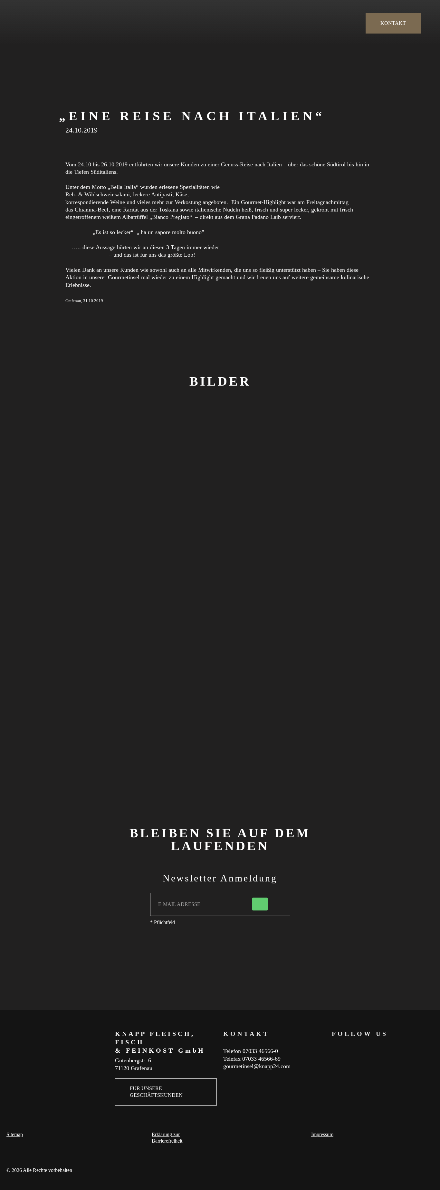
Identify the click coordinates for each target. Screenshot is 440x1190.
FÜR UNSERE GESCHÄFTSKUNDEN (156, 1092)
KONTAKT (393, 23)
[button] (44, 519)
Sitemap (14, 1134)
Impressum (322, 1134)
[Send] (260, 904)
